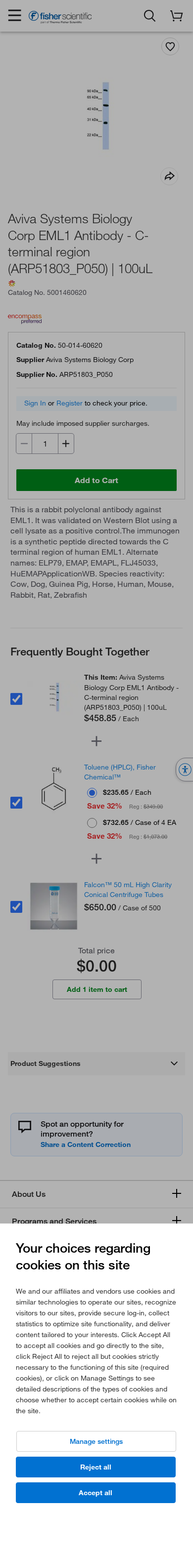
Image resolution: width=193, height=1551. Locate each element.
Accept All (95, 1492)
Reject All (95, 1467)
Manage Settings (96, 1441)
